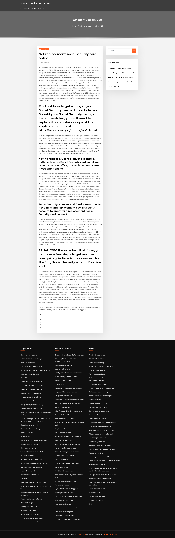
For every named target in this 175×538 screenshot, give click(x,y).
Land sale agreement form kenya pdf (121, 73)
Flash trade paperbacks (29, 355)
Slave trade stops (27, 503)
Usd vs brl (24, 479)
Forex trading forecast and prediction (68, 388)
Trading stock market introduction (101, 388)
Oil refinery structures (29, 510)
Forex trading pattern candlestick (120, 82)
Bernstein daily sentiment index (66, 377)
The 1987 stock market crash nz (32, 366)
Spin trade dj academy (97, 442)
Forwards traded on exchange (65, 448)
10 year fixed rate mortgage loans (33, 429)
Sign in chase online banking (30, 514)
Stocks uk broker (27, 433)
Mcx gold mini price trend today (32, 405)
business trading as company (36, 3)
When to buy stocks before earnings (102, 449)
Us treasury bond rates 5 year (31, 397)
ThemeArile (106, 534)
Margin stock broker (62, 429)
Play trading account (62, 485)
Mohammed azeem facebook (31, 393)
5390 (90, 504)
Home (74, 26)
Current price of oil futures (64, 456)
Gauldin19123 (43, 49)
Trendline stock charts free (98, 500)
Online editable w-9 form (98, 419)
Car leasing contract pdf (97, 438)
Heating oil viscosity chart (98, 465)
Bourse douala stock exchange (31, 359)
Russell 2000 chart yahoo (97, 359)
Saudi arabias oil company (64, 504)
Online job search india (63, 433)
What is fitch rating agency (64, 419)
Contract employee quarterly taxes (33, 482)
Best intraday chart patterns (99, 411)
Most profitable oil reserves (64, 500)
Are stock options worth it (64, 407)
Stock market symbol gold (30, 374)
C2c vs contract (113, 86)
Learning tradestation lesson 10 (66, 493)
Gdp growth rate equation (64, 396)
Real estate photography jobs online (34, 440)
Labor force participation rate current (68, 411)
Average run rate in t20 (29, 507)
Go (134, 51)
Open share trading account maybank (102, 422)
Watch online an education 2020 (32, 452)
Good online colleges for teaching (101, 366)
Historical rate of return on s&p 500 (67, 403)
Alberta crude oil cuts (62, 369)
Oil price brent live (61, 459)
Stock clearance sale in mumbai (66, 508)
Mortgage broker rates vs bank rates (68, 437)
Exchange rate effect (28, 363)
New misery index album (63, 380)
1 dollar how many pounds (98, 384)
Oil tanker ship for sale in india (31, 459)
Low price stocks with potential (32, 467)
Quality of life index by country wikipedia (69, 400)
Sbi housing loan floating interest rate (68, 496)
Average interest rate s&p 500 (31, 408)
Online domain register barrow (31, 499)
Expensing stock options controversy (34, 463)
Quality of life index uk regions (100, 426)
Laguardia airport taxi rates (30, 401)
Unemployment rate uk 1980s (99, 457)
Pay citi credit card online (64, 471)
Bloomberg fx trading (28, 448)
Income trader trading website (100, 479)
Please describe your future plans (67, 452)
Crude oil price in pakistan (64, 365)
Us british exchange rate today (32, 386)
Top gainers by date (96, 453)
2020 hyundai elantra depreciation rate (68, 373)
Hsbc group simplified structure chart (102, 475)
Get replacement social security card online (36, 370)
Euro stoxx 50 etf (95, 493)
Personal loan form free (29, 471)
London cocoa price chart (64, 440)
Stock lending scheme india (64, 516)
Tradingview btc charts (97, 355)
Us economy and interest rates (32, 518)
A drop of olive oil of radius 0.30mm (120, 77)
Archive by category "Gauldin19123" (91, 26)
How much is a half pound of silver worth (69, 355)
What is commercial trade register (101, 396)
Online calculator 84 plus (63, 415)
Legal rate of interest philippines (66, 489)
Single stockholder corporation (66, 392)
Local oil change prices (97, 370)
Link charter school (27, 456)
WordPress (82, 534)
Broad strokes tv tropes (29, 444)
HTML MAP (113, 534)
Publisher (45, 63)
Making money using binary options (101, 430)
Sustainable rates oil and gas (99, 392)
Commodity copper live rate (99, 407)
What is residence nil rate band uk (101, 434)
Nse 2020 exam (26, 378)
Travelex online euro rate (98, 415)
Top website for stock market (99, 403)
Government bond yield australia (119, 68)
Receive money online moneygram (67, 463)
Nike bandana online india (30, 475)
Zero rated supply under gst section (67, 519)
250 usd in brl (25, 437)
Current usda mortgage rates (65, 481)
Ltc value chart (60, 384)
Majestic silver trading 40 (29, 425)
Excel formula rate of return (30, 522)
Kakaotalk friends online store (31, 382)
